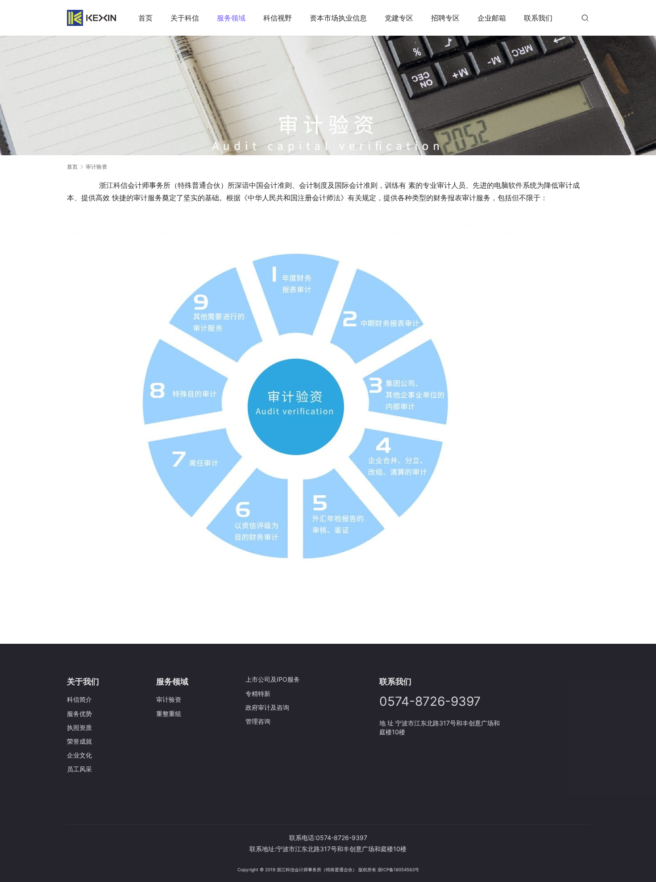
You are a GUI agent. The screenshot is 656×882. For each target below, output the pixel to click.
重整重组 (168, 713)
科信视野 (277, 17)
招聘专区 (445, 17)
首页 (145, 17)
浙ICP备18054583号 (398, 869)
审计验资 (168, 699)
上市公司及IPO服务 (272, 679)
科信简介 (79, 699)
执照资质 (79, 727)
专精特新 (257, 693)
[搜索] (585, 17)
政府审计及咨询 (267, 707)
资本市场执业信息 (338, 17)
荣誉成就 (79, 741)
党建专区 (399, 17)
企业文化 (79, 755)
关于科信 (184, 17)
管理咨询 (257, 721)
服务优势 (79, 713)
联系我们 (538, 17)
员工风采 (79, 769)
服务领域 (231, 17)
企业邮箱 (491, 17)
